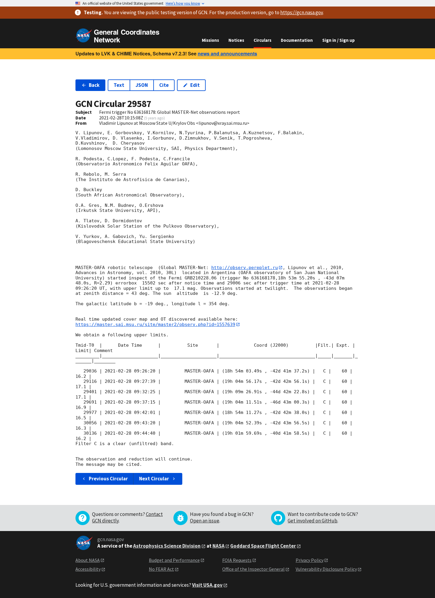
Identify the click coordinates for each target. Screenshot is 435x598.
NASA (218, 546)
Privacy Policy (309, 560)
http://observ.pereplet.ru (244, 267)
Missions (210, 40)
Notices (236, 40)
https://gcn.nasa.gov (301, 12)
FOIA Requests (237, 560)
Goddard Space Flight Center (263, 546)
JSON (142, 85)
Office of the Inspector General (253, 569)
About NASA (87, 560)
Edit (195, 85)
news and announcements (227, 53)
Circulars (262, 40)
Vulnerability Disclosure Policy (326, 569)
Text (119, 85)
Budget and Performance (174, 560)
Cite (164, 85)
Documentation (297, 40)
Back (94, 85)
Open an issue (204, 520)
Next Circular (154, 478)
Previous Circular (108, 478)
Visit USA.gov (207, 585)
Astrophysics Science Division (167, 546)
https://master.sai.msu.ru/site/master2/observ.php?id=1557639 (155, 324)
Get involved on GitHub (312, 520)
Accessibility (88, 569)
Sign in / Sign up (338, 40)
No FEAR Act (161, 569)
